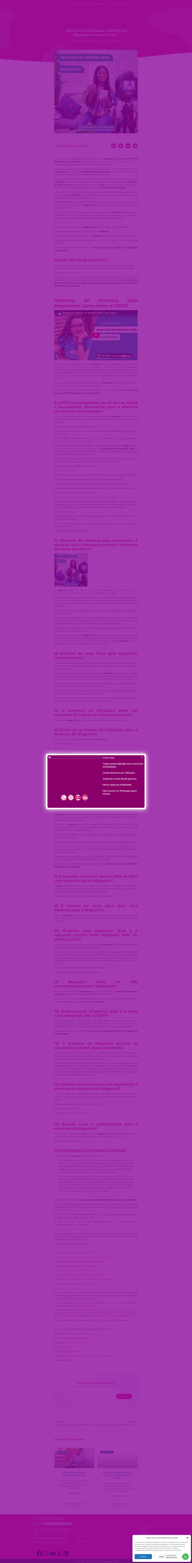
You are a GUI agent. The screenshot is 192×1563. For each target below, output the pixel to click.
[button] (187, 1538)
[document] (96, 781)
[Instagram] (71, 797)
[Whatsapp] (64, 797)
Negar (161, 1557)
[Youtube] (78, 797)
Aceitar (143, 1557)
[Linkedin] (85, 797)
